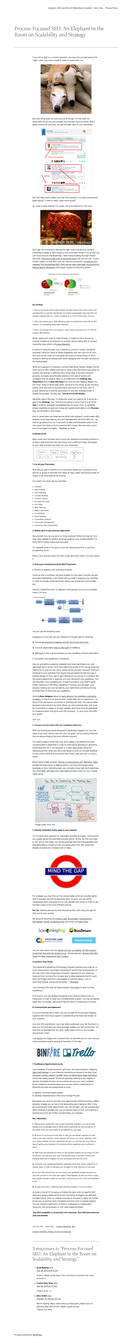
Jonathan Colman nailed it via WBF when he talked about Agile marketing (64, 1075)
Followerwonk (85, 919)
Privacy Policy (111, 8)
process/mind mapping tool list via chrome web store (65, 642)
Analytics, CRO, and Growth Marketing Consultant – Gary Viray (75, 8)
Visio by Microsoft (62, 648)
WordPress (37, 1335)
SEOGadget (37, 922)
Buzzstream (73, 919)
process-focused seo (63, 1232)
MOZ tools (83, 922)
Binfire (40, 1038)
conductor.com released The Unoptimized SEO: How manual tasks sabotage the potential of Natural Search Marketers (65, 264)
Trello (49, 1038)
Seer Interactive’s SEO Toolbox (55, 956)
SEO (45, 57)
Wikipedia (74, 982)
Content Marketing (63, 1226)
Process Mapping (62, 344)
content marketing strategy (43, 1232)
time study (75, 987)
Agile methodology (40, 1072)
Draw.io (37, 637)
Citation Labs (61, 919)
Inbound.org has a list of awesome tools (58, 259)
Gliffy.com (39, 653)
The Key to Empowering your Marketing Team (78, 762)
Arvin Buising (43, 1267)
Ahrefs (46, 922)
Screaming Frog (57, 922)
